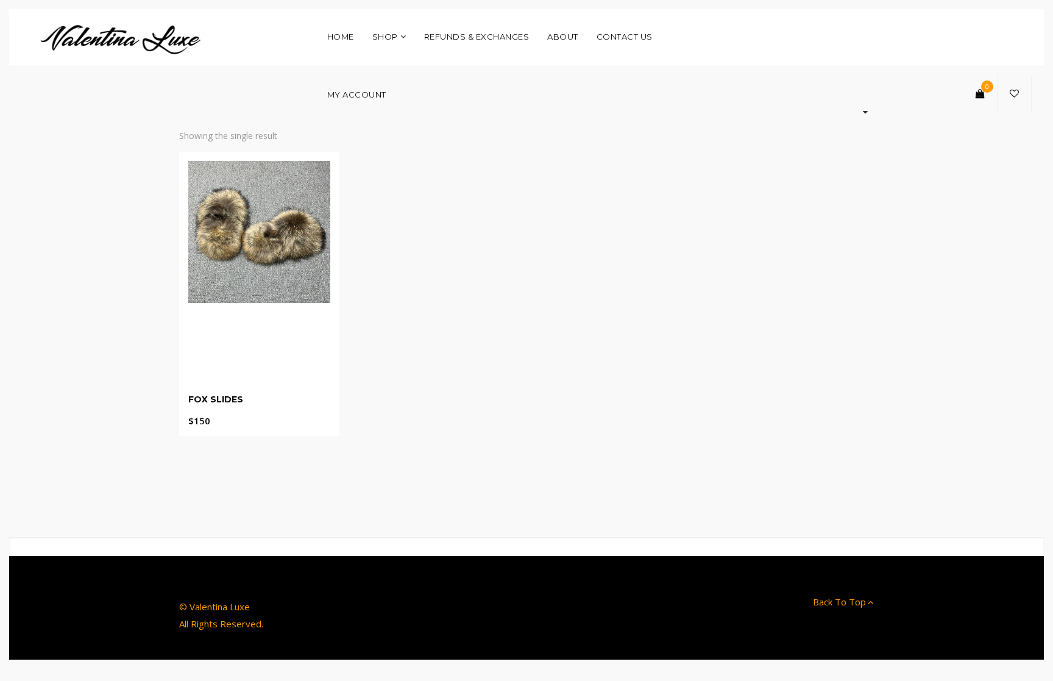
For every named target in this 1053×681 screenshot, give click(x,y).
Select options (259, 410)
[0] (980, 93)
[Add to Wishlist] (248, 399)
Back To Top (839, 602)
